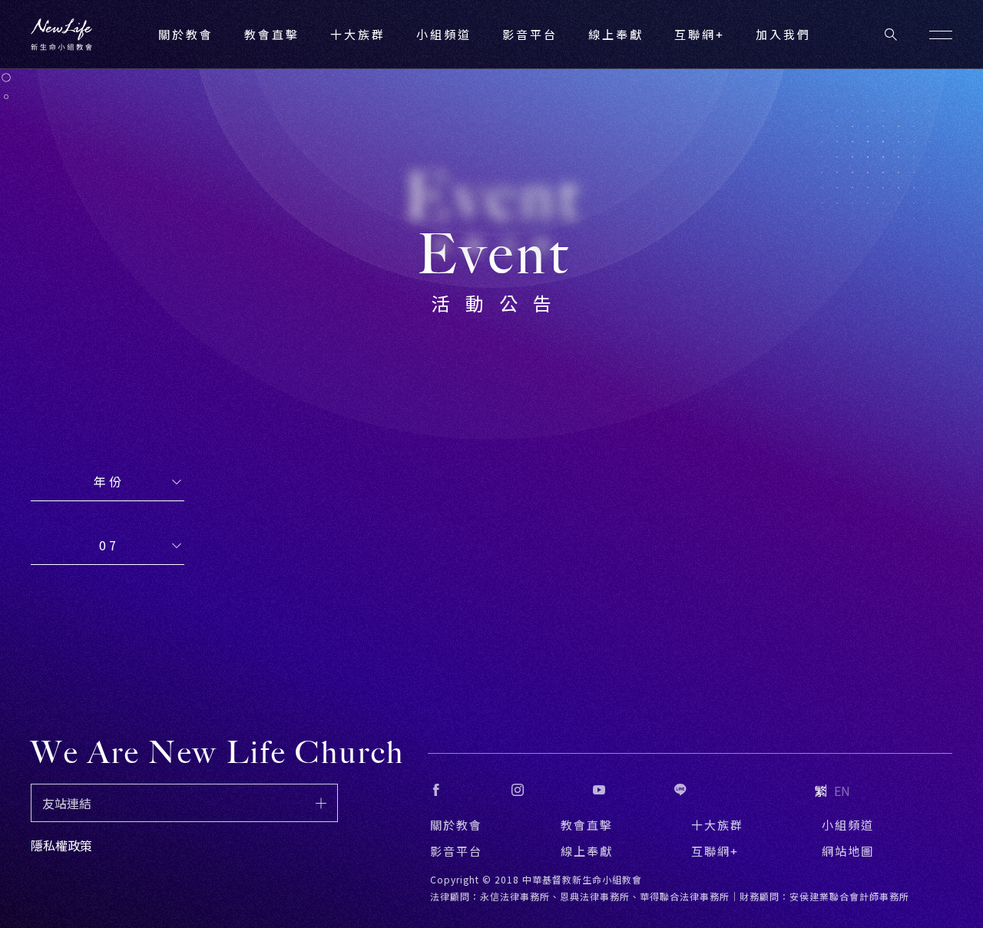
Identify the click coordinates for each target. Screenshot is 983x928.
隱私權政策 (61, 845)
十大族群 (717, 825)
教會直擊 (587, 825)
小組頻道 (444, 34)
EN (842, 790)
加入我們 (783, 34)
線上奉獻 (587, 851)
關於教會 (456, 825)
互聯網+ (699, 34)
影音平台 (456, 851)
